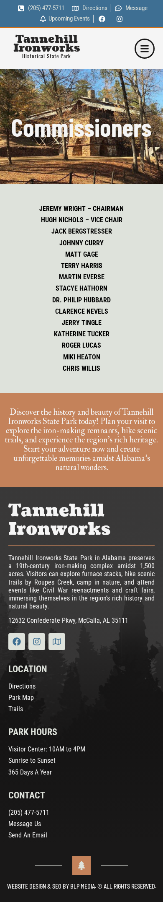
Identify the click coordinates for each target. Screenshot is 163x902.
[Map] (56, 641)
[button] (145, 48)
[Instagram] (36, 641)
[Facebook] (16, 641)
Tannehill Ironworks (46, 43)
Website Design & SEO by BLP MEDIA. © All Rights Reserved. (81, 886)
